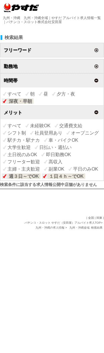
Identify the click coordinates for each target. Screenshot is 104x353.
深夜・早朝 (20, 101)
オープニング (85, 132)
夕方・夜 (66, 93)
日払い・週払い (55, 147)
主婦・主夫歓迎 (24, 169)
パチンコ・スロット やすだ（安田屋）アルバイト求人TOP (63, 222)
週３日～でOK (24, 176)
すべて (14, 93)
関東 (99, 217)
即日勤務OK (58, 154)
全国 (91, 217)
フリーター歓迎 (24, 161)
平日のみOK (85, 169)
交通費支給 (70, 125)
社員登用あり (48, 132)
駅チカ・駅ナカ (24, 140)
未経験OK (40, 125)
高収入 (55, 161)
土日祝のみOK (22, 154)
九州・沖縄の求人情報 (50, 227)
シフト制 (17, 132)
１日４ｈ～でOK (66, 176)
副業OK (56, 169)
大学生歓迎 (19, 147)
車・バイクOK (63, 140)
